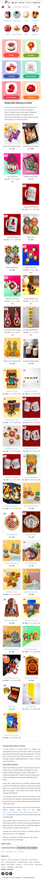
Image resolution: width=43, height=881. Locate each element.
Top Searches (21, 848)
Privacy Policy (24, 860)
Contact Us (19, 864)
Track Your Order (28, 864)
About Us (3, 860)
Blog (30, 862)
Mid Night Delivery (23, 862)
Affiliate (3, 864)
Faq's (2, 862)
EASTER (21, 851)
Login (15, 3)
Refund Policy (33, 860)
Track (22, 3)
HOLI (3, 851)
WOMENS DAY (11, 851)
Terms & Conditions (13, 860)
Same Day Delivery (10, 862)
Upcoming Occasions (9, 848)
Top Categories (32, 848)
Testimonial (37, 862)
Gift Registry (10, 867)
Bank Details (19, 867)
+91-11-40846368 (33, 3)
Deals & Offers (10, 864)
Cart (8, 3)
